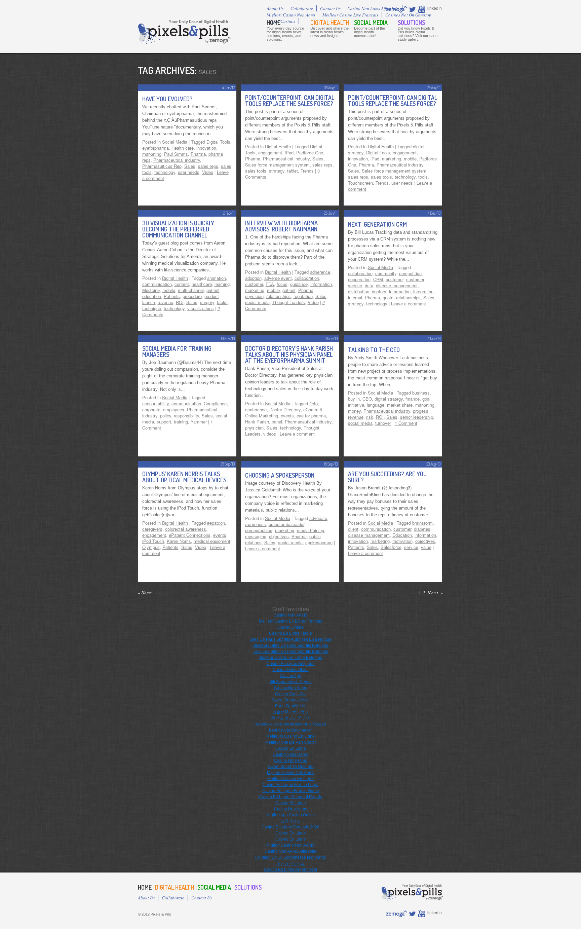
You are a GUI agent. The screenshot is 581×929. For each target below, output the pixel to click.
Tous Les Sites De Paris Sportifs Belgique (290, 651)
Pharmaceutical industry (176, 160)
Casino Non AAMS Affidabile (290, 851)
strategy (276, 171)
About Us (275, 8)
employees (173, 409)
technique (151, 308)
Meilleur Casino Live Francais (350, 15)
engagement (270, 152)
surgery (207, 302)
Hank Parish (257, 421)
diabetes (422, 529)
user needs (188, 172)
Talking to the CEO (374, 350)
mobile (410, 158)
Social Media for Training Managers (176, 351)
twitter (413, 9)
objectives (279, 536)
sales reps (208, 166)
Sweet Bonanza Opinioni (290, 766)
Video (207, 172)
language (375, 405)
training (181, 421)
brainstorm (422, 523)
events (287, 415)
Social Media (371, 22)
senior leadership (416, 417)
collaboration (307, 278)
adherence (320, 272)
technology (164, 172)
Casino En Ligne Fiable (290, 633)
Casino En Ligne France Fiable (290, 790)
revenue (165, 302)
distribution (358, 291)
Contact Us (330, 8)
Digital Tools (218, 142)
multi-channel (191, 290)
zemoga (397, 9)
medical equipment (212, 541)
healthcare (202, 284)
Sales (189, 166)
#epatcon (216, 523)
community (385, 273)
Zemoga (217, 40)
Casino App (290, 675)
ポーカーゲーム (290, 863)
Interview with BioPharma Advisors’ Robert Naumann (281, 226)
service (411, 547)
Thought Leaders (288, 302)
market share (400, 405)
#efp (313, 403)
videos (269, 434)
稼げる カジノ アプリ (290, 718)
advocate (318, 518)
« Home (145, 593)
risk (369, 417)
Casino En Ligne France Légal (290, 784)
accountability (155, 403)
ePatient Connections (189, 535)
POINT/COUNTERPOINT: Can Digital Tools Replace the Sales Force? (289, 101)
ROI (180, 302)
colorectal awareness (185, 529)
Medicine (151, 290)
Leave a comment (408, 303)
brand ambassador (286, 524)
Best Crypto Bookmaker (290, 730)
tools (423, 177)
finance (412, 399)
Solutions (411, 22)
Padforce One (309, 152)
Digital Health (329, 22)
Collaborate (301, 8)
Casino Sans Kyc (290, 694)
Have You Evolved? (167, 99)
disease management (397, 285)
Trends (307, 171)
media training (310, 530)
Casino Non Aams (290, 687)
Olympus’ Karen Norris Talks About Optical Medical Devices (184, 477)
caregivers (152, 529)
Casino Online (290, 627)
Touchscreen (360, 183)
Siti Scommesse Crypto (290, 681)
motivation (402, 541)
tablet (292, 171)
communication (157, 284)
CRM (378, 279)
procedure (192, 296)
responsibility (186, 415)
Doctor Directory (285, 409)
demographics (258, 530)
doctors (379, 291)
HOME (273, 22)
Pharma (198, 154)
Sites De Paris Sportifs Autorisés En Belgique (290, 639)
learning (222, 284)
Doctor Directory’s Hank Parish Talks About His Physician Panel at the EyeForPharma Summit (289, 354)
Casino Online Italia (291, 669)
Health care (182, 148)
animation (216, 278)
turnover (383, 423)
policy (165, 415)
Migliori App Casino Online (290, 815)
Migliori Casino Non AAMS (290, 845)
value (426, 547)
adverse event (278, 278)
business (421, 392)
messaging (255, 536)
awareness (255, 524)
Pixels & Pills (184, 32)
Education (402, 535)
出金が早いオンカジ (290, 712)
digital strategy (389, 399)
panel (277, 421)
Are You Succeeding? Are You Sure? (387, 477)
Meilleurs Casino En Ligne (290, 736)
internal (355, 297)
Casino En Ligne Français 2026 (290, 827)
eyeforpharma (155, 148)
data (369, 285)
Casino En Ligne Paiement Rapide (290, 796)
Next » (435, 593)
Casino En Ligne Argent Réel (290, 869)
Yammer (199, 421)
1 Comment (406, 423)
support (164, 421)
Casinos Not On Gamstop (408, 15)
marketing (151, 154)
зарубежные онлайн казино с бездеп (290, 724)
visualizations (200, 308)
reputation (303, 296)
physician (254, 296)
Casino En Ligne (290, 748)
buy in (354, 399)
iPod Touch (153, 541)
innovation (206, 148)
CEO (367, 399)
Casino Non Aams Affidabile (373, 8)
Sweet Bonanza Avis (290, 700)
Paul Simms (176, 154)
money (354, 411)
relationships (278, 296)
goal (426, 399)
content (182, 284)
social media (257, 302)
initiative (356, 405)
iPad (289, 152)
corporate (151, 409)
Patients (172, 296)
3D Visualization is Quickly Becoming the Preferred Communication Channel (178, 229)
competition (410, 273)
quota (388, 297)
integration (423, 291)
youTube (422, 9)
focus (282, 284)
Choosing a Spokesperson (279, 475)
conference (256, 409)
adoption (253, 278)
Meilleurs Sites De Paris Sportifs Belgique (290, 645)
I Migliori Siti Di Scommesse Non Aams (290, 857)
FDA (270, 284)
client (353, 529)
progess (420, 411)
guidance (299, 284)
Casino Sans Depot (290, 754)
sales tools (255, 171)
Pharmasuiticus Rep (162, 166)
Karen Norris (179, 541)
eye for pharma (311, 415)
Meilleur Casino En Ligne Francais (290, 621)
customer (254, 284)
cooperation (359, 279)
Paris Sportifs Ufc (290, 706)
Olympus (151, 547)
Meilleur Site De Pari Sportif (290, 742)
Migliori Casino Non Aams (291, 15)
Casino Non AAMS (291, 615)
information (321, 284)
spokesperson (319, 542)
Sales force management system (277, 164)
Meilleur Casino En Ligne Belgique (290, 657)
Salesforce (391, 547)
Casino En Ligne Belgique (291, 663)
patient (289, 290)
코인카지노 (290, 821)
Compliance (215, 403)
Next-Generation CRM (377, 224)
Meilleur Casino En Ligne (290, 778)
